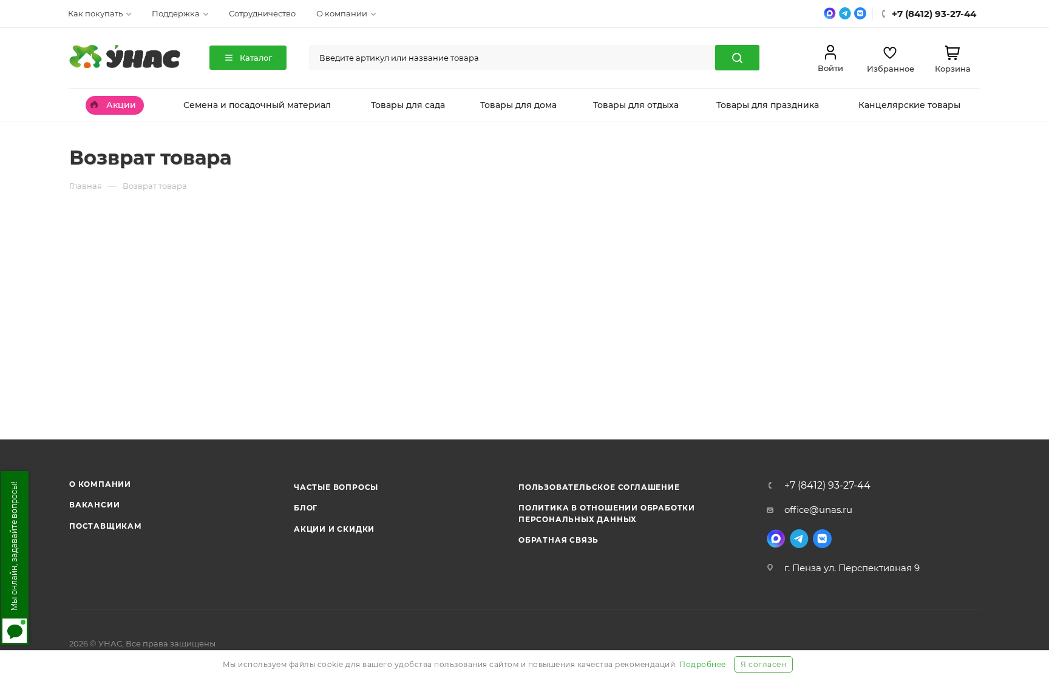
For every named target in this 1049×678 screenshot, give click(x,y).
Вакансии (94, 504)
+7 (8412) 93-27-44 (827, 485)
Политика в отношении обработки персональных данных (606, 513)
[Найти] (737, 57)
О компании (100, 484)
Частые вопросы (336, 487)
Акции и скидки (334, 529)
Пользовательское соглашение (599, 487)
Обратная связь (558, 539)
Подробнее (702, 664)
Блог (305, 507)
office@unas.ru (818, 509)
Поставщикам (105, 526)
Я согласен (763, 664)
